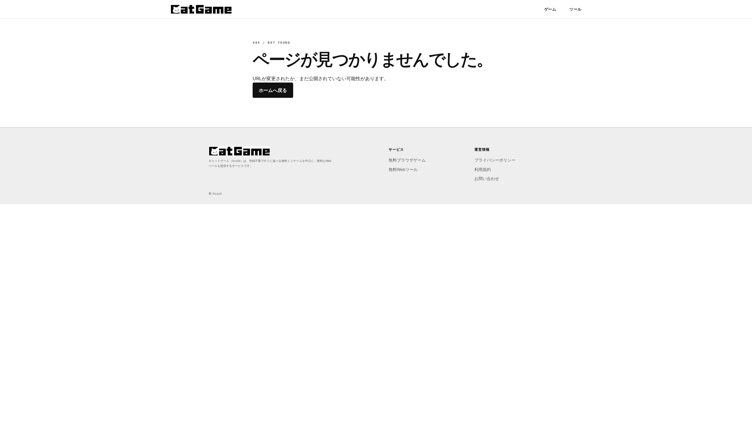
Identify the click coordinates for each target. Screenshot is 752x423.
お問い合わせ (486, 178)
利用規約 (482, 169)
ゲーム (550, 9)
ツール (576, 9)
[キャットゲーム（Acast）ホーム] (201, 9)
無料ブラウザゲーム (407, 160)
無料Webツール (403, 169)
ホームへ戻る (273, 90)
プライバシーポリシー (495, 160)
